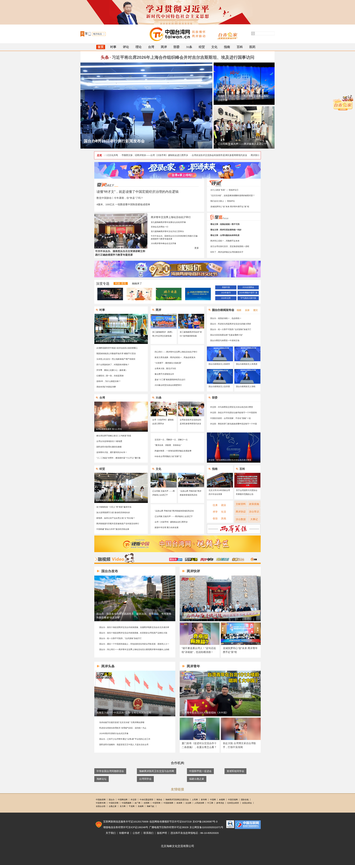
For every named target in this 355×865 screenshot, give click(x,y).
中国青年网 (101, 803)
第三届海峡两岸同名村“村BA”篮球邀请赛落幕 (191, 334)
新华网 (204, 800)
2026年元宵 (226, 298)
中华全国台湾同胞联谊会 (110, 771)
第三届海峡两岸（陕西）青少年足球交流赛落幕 (163, 334)
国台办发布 (175, 559)
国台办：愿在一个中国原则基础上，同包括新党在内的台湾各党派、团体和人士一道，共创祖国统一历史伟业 (134, 644)
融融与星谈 (253, 559)
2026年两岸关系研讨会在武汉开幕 (113, 733)
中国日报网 (233, 800)
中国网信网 (122, 800)
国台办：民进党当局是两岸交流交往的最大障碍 (230, 324)
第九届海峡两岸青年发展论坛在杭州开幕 (168, 222)
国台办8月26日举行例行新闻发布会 (114, 141)
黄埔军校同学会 (235, 771)
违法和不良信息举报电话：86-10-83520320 (194, 833)
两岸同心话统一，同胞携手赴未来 (224, 241)
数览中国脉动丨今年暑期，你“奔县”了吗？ (120, 198)
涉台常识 (254, 511)
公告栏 (136, 833)
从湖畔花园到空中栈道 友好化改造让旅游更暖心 (117, 348)
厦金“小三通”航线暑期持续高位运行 (170, 380)
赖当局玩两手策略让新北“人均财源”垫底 (113, 436)
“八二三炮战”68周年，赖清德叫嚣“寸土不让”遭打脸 (118, 458)
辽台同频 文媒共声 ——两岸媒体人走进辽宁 (242, 144)
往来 (215, 505)
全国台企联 (101, 806)
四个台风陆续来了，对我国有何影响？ (112, 365)
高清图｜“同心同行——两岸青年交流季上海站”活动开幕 (243, 98)
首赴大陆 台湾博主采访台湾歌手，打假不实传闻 (239, 745)
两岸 (164, 47)
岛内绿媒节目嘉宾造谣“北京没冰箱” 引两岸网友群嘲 (121, 722)
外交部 (133, 800)
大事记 (254, 519)
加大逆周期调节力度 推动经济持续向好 (113, 513)
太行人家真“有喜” (191, 617)
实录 (246, 309)
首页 (101, 47)
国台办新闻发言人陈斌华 (219, 364)
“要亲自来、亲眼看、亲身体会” (168, 445)
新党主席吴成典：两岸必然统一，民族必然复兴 (175, 357)
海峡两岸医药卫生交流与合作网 (156, 771)
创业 (215, 518)
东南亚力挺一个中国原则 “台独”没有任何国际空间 (123, 712)
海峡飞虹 (150, 806)
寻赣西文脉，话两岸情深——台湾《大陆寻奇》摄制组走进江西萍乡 (137, 155)
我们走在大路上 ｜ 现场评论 (222, 201)
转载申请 (124, 833)
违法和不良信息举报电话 (248, 824)
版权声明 (162, 833)
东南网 (141, 806)
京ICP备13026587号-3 (204, 821)
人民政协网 (199, 803)
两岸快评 (206, 559)
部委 (176, 47)
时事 (113, 47)
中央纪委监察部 (146, 800)
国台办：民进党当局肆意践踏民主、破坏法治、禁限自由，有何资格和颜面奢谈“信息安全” (133, 615)
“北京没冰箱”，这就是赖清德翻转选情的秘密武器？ (232, 195)
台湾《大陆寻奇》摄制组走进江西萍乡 (163, 422)
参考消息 (220, 803)
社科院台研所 (233, 803)
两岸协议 (241, 511)
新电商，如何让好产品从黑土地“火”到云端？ (115, 518)
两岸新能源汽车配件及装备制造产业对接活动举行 (117, 500)
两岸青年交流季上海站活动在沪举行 (171, 217)
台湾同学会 (145, 779)
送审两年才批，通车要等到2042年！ (111, 452)
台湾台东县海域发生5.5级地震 (109, 441)
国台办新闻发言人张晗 (245, 387)
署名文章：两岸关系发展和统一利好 (225, 230)
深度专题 (102, 283)
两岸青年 (193, 666)
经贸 (202, 47)
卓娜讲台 (238, 559)
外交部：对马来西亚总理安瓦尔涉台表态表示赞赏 (231, 407)
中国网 (213, 800)
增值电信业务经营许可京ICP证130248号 (125, 827)
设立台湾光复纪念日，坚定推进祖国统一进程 (229, 246)
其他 (223, 518)
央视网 (222, 800)
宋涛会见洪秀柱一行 (159, 227)
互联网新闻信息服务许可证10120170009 (125, 821)
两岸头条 (191, 559)
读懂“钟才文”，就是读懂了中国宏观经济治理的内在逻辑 (138, 192)
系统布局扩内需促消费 (106, 387)
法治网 (188, 803)
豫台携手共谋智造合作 (164, 374)
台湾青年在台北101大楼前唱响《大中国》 (205, 712)
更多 (196, 248)
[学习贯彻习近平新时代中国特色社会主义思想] (177, 12)
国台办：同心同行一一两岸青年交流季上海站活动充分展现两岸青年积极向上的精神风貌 (134, 649)
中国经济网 (113, 803)
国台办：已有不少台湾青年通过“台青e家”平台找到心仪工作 (124, 739)
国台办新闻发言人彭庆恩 (219, 387)
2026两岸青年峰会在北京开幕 (163, 243)
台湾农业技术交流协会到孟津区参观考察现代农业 (190, 422)
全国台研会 (247, 803)
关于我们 (111, 833)
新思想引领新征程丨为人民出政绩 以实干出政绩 (116, 341)
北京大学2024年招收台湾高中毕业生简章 (219, 492)
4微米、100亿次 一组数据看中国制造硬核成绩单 (123, 204)
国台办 (112, 800)
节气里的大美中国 (248, 298)
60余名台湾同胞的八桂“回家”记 (168, 456)
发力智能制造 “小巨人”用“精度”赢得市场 (113, 507)
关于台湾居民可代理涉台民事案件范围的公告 (246, 492)
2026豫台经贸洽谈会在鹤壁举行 (168, 385)
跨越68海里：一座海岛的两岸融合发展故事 (173, 451)
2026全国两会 (248, 287)
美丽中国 (226, 287)
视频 (238, 309)
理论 (138, 47)
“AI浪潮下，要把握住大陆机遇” (168, 363)
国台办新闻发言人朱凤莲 (246, 364)
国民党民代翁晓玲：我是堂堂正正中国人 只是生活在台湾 (123, 745)
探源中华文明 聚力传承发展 (166, 527)
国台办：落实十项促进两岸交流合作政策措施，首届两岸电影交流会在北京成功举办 (134, 627)
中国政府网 (101, 800)
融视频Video (114, 558)
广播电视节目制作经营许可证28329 (168, 827)
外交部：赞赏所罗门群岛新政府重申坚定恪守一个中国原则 (233, 424)
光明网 (146, 803)
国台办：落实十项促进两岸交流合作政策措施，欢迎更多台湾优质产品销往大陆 (133, 633)
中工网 (210, 803)
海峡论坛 (101, 779)
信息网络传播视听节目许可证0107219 (170, 821)
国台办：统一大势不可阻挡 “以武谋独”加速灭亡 (230, 329)
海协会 (159, 800)
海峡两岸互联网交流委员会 (177, 800)
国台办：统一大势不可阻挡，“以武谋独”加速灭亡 (120, 638)
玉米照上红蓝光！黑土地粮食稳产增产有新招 (115, 359)
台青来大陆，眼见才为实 (165, 368)
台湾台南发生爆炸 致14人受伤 (109, 429)
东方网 (122, 806)
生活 (223, 511)
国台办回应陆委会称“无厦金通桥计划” (226, 335)
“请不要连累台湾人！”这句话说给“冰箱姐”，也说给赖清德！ (199, 650)
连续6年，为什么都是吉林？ (108, 381)
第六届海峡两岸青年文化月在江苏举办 (167, 231)
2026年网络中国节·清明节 (248, 293)
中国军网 (156, 803)
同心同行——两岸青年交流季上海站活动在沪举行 (176, 352)
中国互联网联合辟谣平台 (230, 824)
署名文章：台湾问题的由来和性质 (224, 235)
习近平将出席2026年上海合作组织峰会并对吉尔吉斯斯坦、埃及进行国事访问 (183, 57)
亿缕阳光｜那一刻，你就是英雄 (110, 376)
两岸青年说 (222, 559)
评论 (126, 47)
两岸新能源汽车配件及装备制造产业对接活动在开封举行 (261, 155)
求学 (215, 511)
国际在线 (245, 800)
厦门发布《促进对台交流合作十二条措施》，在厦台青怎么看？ (199, 745)
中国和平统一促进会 (200, 771)
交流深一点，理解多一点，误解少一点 (171, 440)
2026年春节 (226, 293)
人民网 (195, 800)
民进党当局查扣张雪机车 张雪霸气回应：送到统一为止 (122, 728)
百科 (240, 47)
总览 (99, 155)
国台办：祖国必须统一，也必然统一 (225, 318)
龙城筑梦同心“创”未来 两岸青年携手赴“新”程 (229, 207)
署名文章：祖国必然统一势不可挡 (224, 224)
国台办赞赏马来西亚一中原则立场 (224, 340)
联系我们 (149, 833)
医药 (252, 47)
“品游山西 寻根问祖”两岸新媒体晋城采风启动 (190, 493)
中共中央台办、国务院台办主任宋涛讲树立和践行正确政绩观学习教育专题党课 (174, 237)
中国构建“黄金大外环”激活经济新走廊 (112, 529)
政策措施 (254, 504)
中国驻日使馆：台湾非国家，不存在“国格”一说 (230, 418)
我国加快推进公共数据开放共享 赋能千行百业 (116, 354)
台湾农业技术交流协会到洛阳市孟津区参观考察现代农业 (202, 155)
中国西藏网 (126, 803)
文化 (214, 47)
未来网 (179, 803)
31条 (189, 47)
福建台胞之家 (196, 779)
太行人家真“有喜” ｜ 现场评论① (224, 190)
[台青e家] (228, 35)
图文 (254, 309)
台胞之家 (112, 806)
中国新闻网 (168, 803)
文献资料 (241, 504)
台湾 (151, 47)
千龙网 (132, 806)
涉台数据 (241, 519)
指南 (227, 47)
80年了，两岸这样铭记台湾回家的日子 (226, 252)
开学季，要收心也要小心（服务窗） (111, 370)
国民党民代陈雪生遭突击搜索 (109, 447)
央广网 (137, 803)
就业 (223, 505)
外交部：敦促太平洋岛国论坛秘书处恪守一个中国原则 (233, 413)
